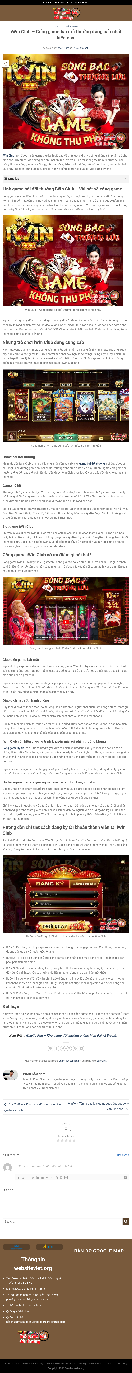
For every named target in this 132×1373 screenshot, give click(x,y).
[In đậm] (18, 1178)
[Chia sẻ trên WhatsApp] (50, 1048)
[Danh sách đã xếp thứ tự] (37, 1178)
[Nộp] (126, 1221)
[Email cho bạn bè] (69, 1048)
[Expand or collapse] (125, 178)
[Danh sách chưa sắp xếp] (42, 1178)
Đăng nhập (123, 1155)
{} (61, 1177)
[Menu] (5, 13)
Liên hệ (82, 1363)
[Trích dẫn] (47, 1178)
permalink (102, 1060)
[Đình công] (32, 1178)
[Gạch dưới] (28, 1178)
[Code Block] (52, 1178)
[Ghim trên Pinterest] (75, 1048)
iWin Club (8, 155)
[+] (66, 1177)
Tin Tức (110, 1363)
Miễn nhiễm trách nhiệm (61, 1363)
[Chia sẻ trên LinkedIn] (81, 1048)
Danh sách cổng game (66, 27)
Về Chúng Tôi (11, 1363)
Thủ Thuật (122, 1363)
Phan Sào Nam (81, 48)
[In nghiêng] (23, 1178)
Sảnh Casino (96, 1363)
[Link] (56, 1178)
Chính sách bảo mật (33, 1363)
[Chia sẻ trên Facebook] (56, 1048)
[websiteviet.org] (66, 13)
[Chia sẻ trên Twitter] (63, 1048)
